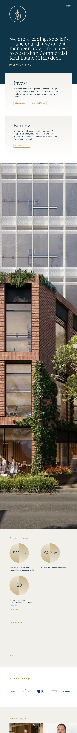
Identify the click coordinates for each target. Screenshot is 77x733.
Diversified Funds (38, 103)
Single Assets (20, 103)
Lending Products (21, 145)
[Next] (75, 346)
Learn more (13, 609)
